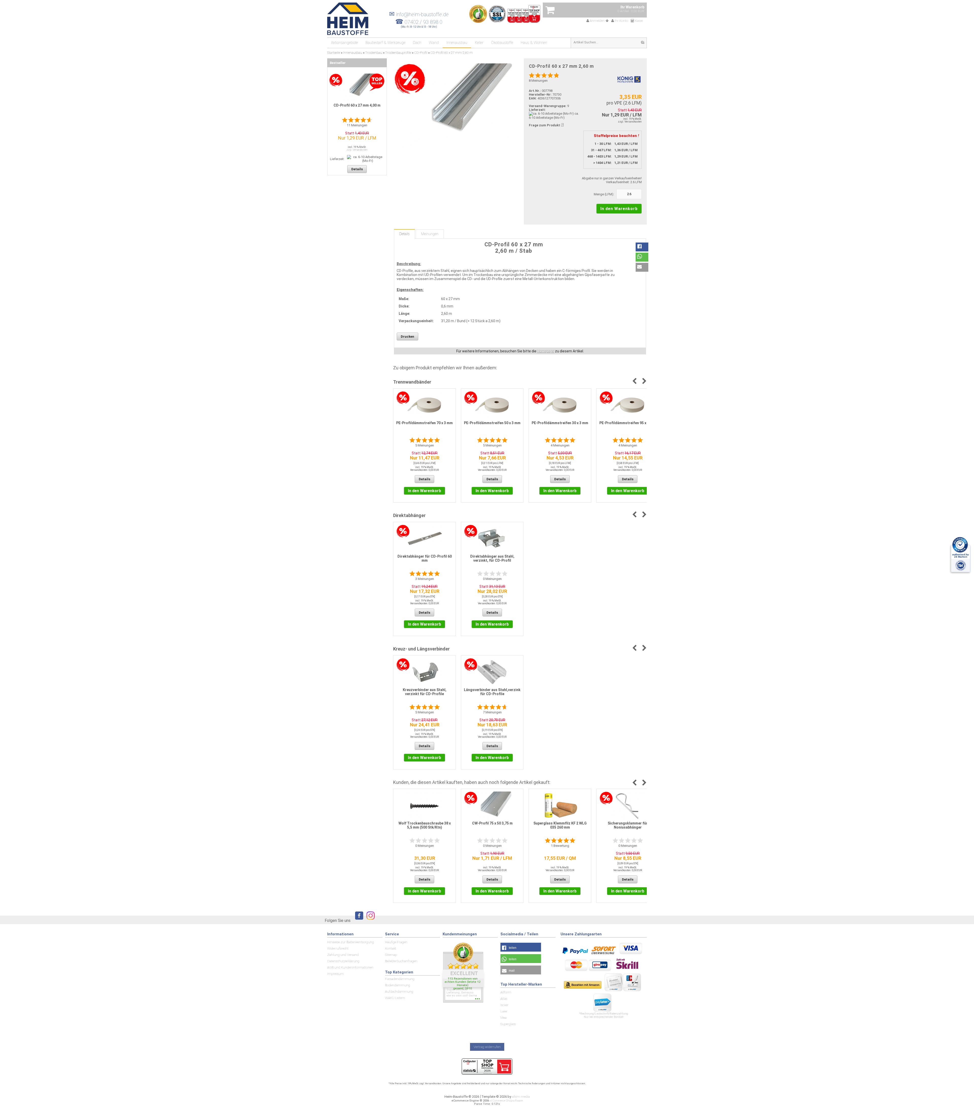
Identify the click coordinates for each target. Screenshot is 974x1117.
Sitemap (391, 955)
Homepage (545, 351)
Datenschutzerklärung (343, 961)
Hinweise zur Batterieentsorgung (350, 942)
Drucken (407, 336)
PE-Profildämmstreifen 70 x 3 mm (424, 423)
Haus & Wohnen (534, 42)
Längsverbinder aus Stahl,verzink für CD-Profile (492, 692)
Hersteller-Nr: (540, 94)
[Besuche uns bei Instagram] (369, 920)
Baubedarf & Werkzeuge (385, 42)
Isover (504, 1005)
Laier (504, 1011)
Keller (479, 42)
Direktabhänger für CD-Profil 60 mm (424, 558)
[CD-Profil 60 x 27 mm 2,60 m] (454, 106)
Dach (417, 42)
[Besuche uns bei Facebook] (358, 920)
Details (404, 234)
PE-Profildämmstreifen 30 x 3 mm (560, 423)
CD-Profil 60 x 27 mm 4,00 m (357, 105)
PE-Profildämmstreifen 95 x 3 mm (627, 423)
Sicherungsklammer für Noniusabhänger (628, 825)
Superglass (508, 1024)
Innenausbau (456, 42)
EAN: (533, 98)
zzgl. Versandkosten (630, 121)
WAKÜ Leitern (395, 998)
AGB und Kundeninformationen (350, 967)
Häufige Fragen (396, 942)
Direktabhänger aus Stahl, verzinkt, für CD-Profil (492, 558)
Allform (505, 992)
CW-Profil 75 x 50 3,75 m (492, 823)
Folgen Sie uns (338, 920)
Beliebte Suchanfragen (401, 961)
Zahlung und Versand (343, 955)
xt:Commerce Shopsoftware (506, 1100)
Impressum (335, 974)
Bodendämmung (397, 985)
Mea (503, 1018)
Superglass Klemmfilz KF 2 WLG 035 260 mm (560, 825)
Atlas (503, 999)
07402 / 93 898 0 (423, 22)
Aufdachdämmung (399, 991)
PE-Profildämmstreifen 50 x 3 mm (492, 423)
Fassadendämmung (399, 979)
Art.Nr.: (535, 91)
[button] (642, 247)
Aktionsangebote (344, 42)
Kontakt (390, 948)
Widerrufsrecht (338, 948)
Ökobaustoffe (502, 42)
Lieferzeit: (537, 110)
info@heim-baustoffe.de (419, 14)
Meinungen (430, 234)
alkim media (521, 1096)
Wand (434, 42)
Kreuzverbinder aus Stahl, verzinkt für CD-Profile (424, 692)
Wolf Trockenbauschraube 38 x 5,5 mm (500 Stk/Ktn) (424, 825)
